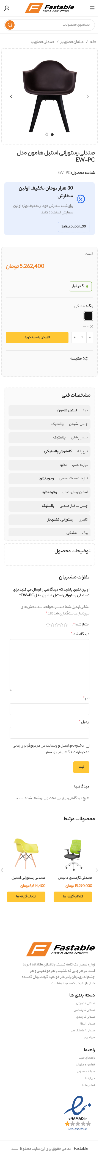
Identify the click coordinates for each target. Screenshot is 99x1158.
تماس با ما (88, 1085)
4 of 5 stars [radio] (52, 625)
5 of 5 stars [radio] (48, 625)
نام (86, 698)
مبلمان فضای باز (72, 42)
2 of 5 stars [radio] (61, 625)
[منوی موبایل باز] (92, 8)
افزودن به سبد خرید (37, 337)
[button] (87, 96)
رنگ (90, 306)
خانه (93, 42)
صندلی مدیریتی (85, 1003)
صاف (86, 326)
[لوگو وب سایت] (49, 8)
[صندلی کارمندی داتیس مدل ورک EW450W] (73, 853)
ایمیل (84, 722)
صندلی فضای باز (42, 42)
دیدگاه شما (79, 634)
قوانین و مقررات (85, 1064)
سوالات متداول (86, 1071)
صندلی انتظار (87, 1023)
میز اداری (89, 1037)
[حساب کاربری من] (6, 8)
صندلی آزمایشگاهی (83, 1030)
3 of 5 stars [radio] (56, 625)
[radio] (88, 316)
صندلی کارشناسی (84, 1010)
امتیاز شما (81, 625)
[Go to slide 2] (46, 134)
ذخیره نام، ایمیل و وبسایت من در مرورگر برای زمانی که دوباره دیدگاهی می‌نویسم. (51, 749)
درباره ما (90, 1078)
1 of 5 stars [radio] (65, 625)
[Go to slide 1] (52, 134)
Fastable (80, 1149)
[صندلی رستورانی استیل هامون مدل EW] (26, 853)
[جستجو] (10, 25)
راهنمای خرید (87, 1058)
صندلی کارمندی (85, 1017)
